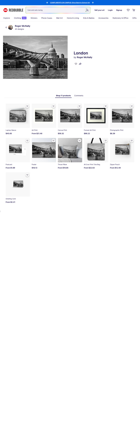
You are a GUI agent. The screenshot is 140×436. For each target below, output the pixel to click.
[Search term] (87, 10)
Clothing (20, 18)
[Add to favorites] (76, 64)
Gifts (134, 18)
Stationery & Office (120, 18)
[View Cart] (133, 10)
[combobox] (58, 10)
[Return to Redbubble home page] (13, 10)
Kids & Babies (88, 18)
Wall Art (59, 18)
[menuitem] (7, 18)
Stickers (34, 18)
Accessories (103, 18)
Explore (7, 18)
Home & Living (73, 18)
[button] (70, 3)
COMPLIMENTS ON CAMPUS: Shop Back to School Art (70, 3)
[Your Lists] (128, 10)
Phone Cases (46, 18)
